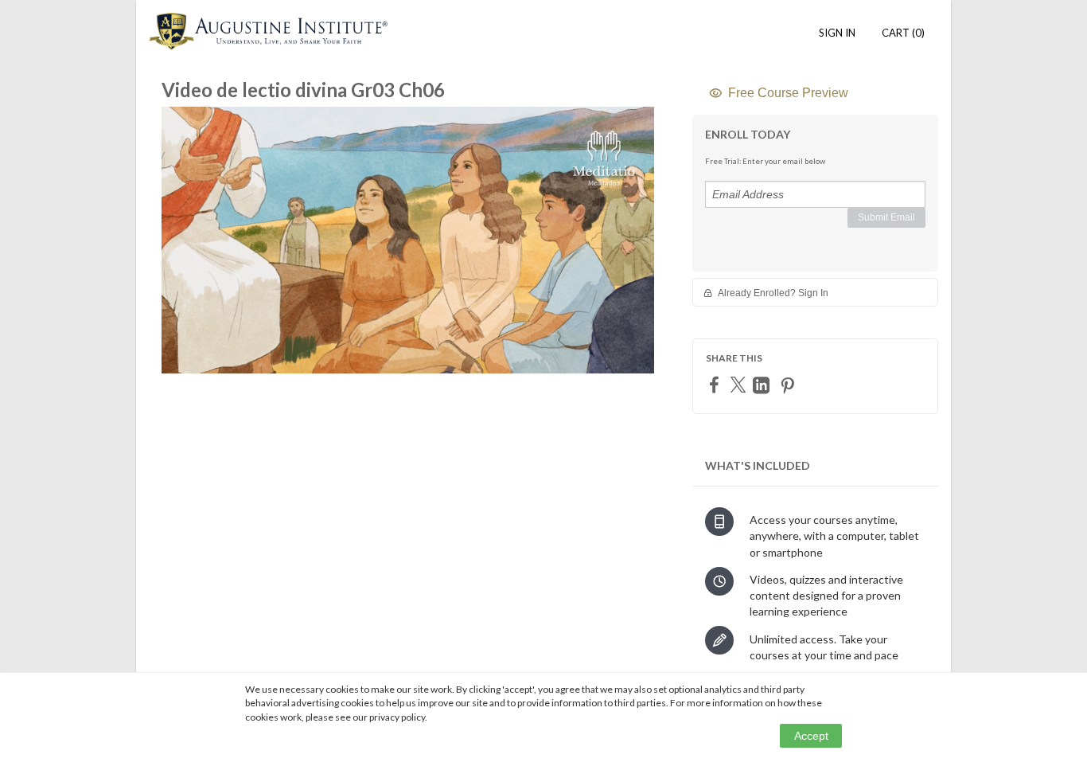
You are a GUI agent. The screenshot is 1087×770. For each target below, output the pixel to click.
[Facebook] (716, 384)
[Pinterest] (789, 385)
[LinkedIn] (763, 385)
